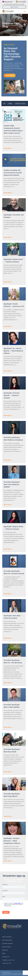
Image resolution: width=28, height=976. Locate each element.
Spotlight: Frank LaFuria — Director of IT (14, 305)
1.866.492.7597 (6, 963)
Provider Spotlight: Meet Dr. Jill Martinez (13, 661)
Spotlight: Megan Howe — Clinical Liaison (13, 528)
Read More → (8, 148)
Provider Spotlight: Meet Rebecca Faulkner (13, 439)
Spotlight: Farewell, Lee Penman (14, 216)
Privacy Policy (6, 972)
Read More (9, 75)
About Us (5, 950)
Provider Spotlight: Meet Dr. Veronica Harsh (14, 572)
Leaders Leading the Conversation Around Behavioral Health (13, 172)
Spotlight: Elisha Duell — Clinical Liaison (13, 260)
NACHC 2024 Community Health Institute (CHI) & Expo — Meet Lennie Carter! (14, 129)
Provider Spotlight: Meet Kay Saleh (12, 750)
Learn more (14, 7)
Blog (3, 953)
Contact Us (5, 956)
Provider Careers (7, 943)
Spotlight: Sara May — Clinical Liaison (13, 617)
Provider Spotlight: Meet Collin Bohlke (12, 706)
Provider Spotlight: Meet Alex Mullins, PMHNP (12, 484)
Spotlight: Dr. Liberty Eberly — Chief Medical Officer (13, 351)
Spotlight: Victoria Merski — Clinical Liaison (11, 395)
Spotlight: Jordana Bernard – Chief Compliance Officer (12, 841)
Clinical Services (7, 940)
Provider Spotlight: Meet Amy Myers (12, 795)
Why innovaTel (6, 936)
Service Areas (6, 946)
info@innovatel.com (8, 960)
